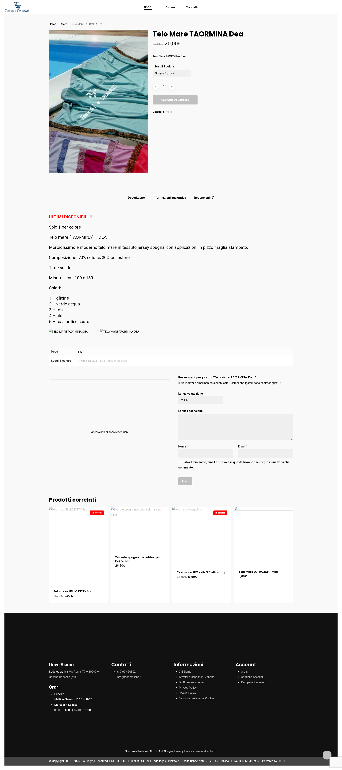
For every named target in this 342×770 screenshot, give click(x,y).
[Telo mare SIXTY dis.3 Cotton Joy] (201, 536)
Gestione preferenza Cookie (196, 698)
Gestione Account (252, 677)
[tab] (136, 197)
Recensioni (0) (204, 197)
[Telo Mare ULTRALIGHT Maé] (263, 536)
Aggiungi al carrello (175, 100)
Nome (183, 446)
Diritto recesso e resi (192, 682)
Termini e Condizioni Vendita (196, 677)
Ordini (244, 671)
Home (52, 24)
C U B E (282, 761)
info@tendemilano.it (129, 677)
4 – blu (99, 360)
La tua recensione (191, 411)
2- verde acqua (86, 360)
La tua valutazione (190, 393)
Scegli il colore (164, 66)
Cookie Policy (187, 693)
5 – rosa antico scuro (115, 360)
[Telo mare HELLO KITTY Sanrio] (78, 546)
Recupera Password (253, 682)
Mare (64, 24)
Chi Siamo (185, 671)
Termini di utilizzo (205, 751)
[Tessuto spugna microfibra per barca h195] (140, 529)
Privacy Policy (188, 687)
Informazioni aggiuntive (169, 197)
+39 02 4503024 (127, 671)
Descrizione (136, 197)
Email (242, 446)
